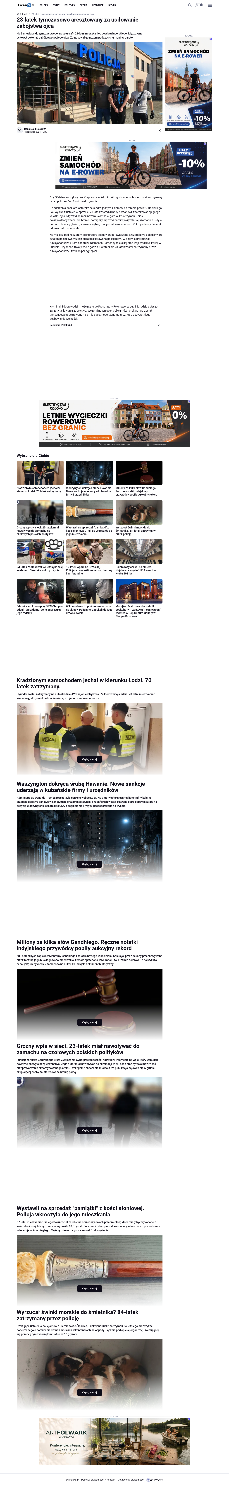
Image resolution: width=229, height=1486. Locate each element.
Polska (44, 5)
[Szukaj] (189, 5)
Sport (83, 5)
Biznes (112, 5)
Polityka (69, 5)
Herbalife (97, 5)
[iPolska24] (28, 5)
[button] (199, 5)
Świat (56, 5)
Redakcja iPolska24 (35, 128)
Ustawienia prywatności (130, 1479)
